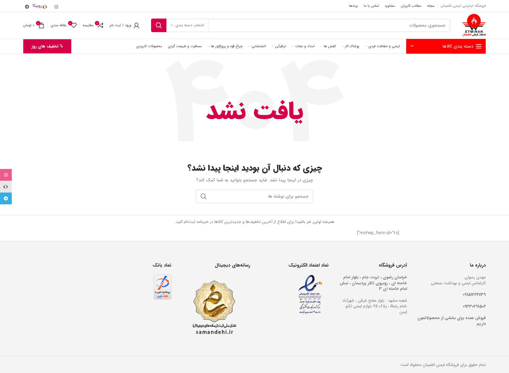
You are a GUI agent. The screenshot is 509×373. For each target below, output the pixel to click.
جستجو (158, 25)
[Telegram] (27, 7)
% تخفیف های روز (47, 46)
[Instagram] (56, 7)
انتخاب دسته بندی (190, 25)
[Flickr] (42, 6)
